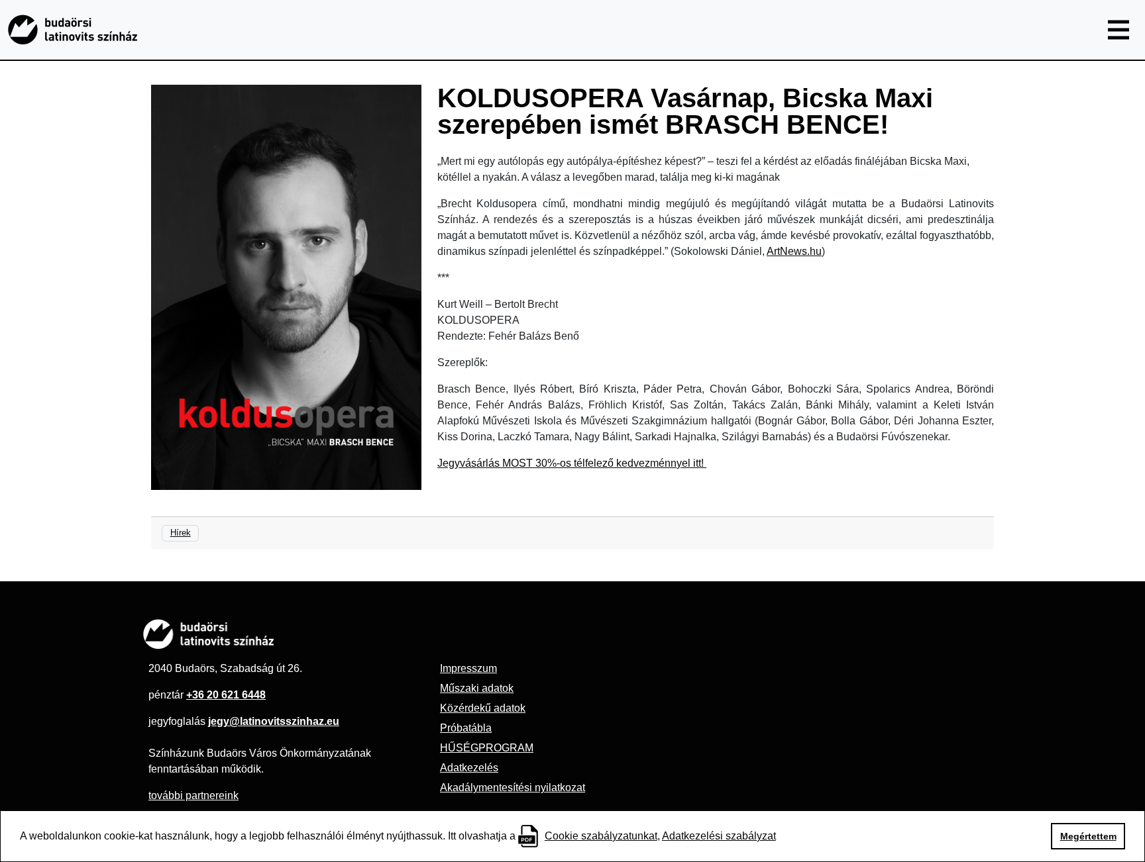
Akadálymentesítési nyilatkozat (512, 787)
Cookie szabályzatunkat (601, 835)
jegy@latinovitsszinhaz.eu (273, 721)
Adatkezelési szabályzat (719, 835)
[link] (794, 251)
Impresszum (468, 668)
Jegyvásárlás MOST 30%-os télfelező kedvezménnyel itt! (571, 463)
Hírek (180, 533)
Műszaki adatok (477, 688)
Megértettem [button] (1088, 836)
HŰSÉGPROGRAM (486, 747)
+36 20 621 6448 (226, 694)
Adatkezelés (469, 767)
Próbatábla (466, 728)
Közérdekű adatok (482, 708)
